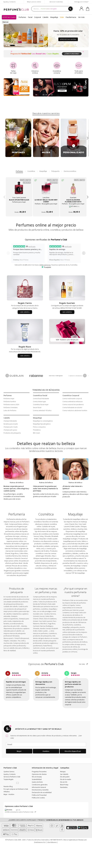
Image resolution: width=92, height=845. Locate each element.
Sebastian (13, 641)
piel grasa (54, 546)
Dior (19, 556)
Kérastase (15, 636)
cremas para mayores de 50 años (45, 549)
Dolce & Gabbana (49, 619)
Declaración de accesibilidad (42, 792)
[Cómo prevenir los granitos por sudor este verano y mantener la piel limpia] (46, 469)
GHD (22, 641)
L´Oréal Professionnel (21, 638)
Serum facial (37, 408)
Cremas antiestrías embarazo (73, 402)
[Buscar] (70, 9)
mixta (38, 548)
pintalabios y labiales (70, 553)
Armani (35, 621)
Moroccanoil (8, 638)
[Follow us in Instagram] (52, 826)
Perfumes (22, 17)
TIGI (19, 641)
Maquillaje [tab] (43, 171)
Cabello (45, 17)
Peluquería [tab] (55, 171)
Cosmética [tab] (31, 171)
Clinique (36, 558)
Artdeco (73, 529)
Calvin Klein (23, 553)
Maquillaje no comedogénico (43, 421)
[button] (6, 45)
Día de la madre (65, 779)
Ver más (82, 664)
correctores (69, 551)
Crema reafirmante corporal (72, 399)
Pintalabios (37, 430)
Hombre (46, 751)
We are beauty (37, 777)
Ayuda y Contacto (9, 2)
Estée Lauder (53, 539)
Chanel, (72, 524)
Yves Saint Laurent (45, 621)
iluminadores (80, 551)
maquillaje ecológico (70, 539)
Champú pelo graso (10, 430)
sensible (75, 546)
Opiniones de (46, 664)
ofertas (79, 570)
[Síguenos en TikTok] (57, 826)
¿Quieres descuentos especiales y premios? (46, 820)
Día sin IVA (63, 782)
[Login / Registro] (81, 8)
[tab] (46, 113)
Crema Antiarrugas (39, 402)
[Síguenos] (62, 830)
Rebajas (63, 772)
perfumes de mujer (13, 536)
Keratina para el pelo (11, 424)
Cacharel (36, 626)
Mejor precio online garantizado (34, 3)
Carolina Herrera (12, 556)
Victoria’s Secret (20, 558)
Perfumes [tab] (19, 171)
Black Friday (64, 785)
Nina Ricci (43, 623)
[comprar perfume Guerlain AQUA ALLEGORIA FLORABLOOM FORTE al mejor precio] (73, 189)
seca (42, 548)
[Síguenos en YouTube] (62, 826)
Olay (53, 556)
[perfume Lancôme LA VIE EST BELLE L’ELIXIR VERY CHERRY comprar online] (46, 207)
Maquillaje (54, 17)
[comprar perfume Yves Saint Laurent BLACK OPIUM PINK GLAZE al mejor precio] (19, 189)
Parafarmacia (71, 17)
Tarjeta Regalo (8, 779)
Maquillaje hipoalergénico (42, 424)
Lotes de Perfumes (10, 410)
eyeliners (70, 556)
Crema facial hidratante (41, 399)
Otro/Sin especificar (73, 751)
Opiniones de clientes (39, 774)
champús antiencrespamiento (11, 617)
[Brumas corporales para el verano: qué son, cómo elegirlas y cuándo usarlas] (16, 469)
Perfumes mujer (9, 399)
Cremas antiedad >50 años (42, 410)
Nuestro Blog (8, 786)
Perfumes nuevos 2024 (11, 405)
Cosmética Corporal (71, 395)
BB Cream (36, 433)
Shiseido (47, 536)
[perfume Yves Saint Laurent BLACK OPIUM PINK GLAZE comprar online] (19, 207)
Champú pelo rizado (11, 427)
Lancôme (66, 529)
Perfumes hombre (10, 402)
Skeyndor (42, 539)
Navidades (63, 787)
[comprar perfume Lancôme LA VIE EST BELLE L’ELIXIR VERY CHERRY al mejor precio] (46, 189)
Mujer (19, 751)
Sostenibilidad (37, 779)
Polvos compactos (39, 427)
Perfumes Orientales (10, 408)
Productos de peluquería (12, 433)
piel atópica (84, 546)
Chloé (41, 619)
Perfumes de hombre (12, 544)
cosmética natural (40, 529)
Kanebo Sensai (45, 628)
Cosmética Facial (40, 395)
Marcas (5, 22)
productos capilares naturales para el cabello (16, 629)
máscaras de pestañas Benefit (75, 562)
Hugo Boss (15, 553)
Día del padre (64, 777)
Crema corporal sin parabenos (73, 405)
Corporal (37, 17)
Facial (30, 17)
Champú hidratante (10, 421)
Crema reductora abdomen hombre (75, 410)
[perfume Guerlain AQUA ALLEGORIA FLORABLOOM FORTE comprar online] (73, 207)
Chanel (7, 553)
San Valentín (64, 774)
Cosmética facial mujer (41, 405)
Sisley (41, 536)
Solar (62, 17)
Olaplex (6, 641)
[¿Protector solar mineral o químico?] (75, 469)
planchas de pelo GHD (12, 626)
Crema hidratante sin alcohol (72, 408)
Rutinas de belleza (16, 482)
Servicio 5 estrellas (56, 2)
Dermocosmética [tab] (70, 171)
